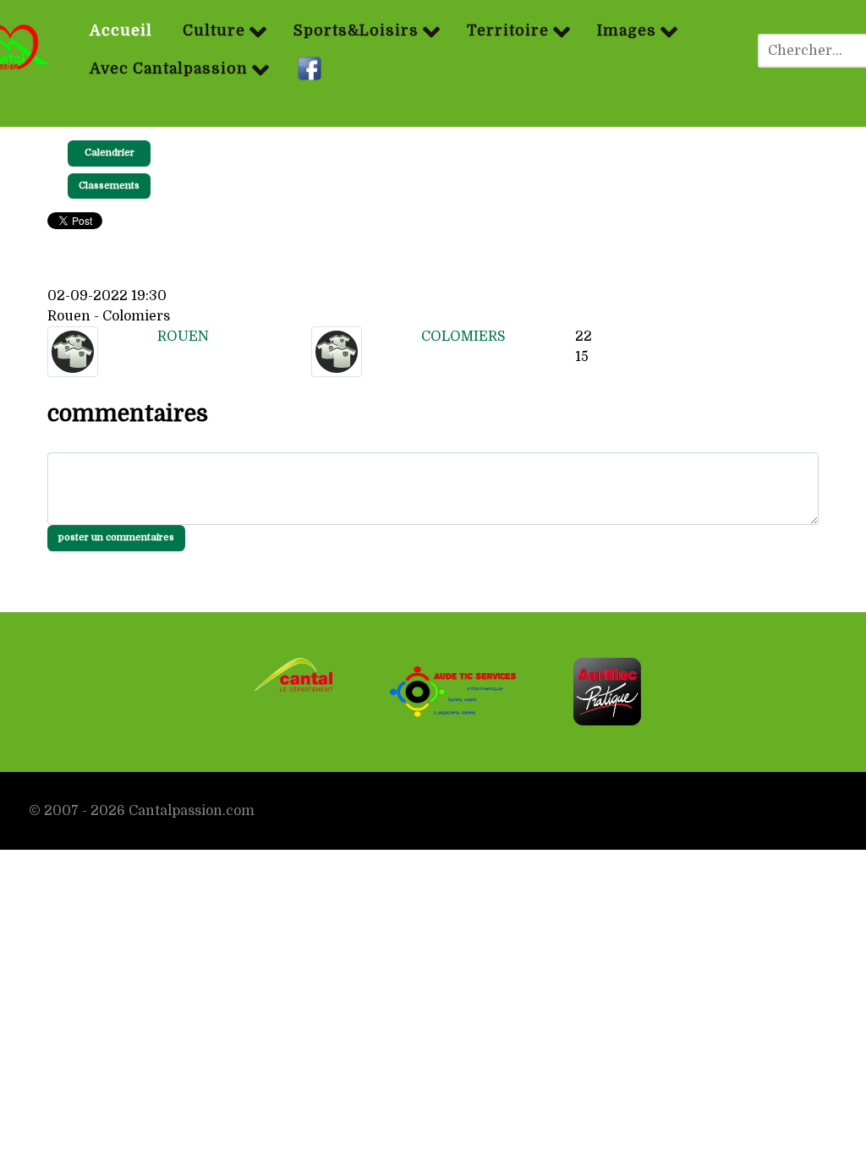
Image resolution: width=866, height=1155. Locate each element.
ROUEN (183, 336)
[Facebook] (311, 69)
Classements (109, 185)
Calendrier (109, 152)
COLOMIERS (463, 336)
